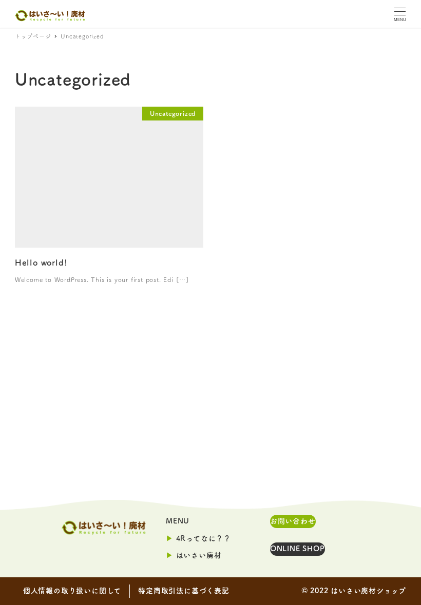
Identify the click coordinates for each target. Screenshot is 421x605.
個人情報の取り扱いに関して (72, 590)
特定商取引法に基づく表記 (183, 590)
